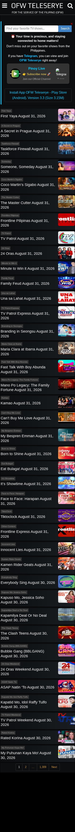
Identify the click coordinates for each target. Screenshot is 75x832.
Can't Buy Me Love (11, 413)
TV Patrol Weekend (11, 715)
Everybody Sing (9, 577)
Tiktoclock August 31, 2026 (23, 517)
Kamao (5, 398)
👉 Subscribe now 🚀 (36, 74)
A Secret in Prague (11, 126)
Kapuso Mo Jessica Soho (14, 592)
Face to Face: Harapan (13, 493)
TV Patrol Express (10, 308)
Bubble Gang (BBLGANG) (14, 646)
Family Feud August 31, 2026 (25, 283)
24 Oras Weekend (10, 664)
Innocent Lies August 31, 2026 (26, 550)
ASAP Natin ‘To (9, 682)
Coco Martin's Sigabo (12, 179)
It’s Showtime (8, 478)
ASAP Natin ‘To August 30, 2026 (27, 687)
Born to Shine (8, 448)
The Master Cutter (10, 197)
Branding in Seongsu (12, 326)
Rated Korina (8, 733)
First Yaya (6, 111)
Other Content (8, 526)
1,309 (43, 767)
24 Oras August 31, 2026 (21, 253)
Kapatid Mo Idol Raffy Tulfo (15, 697)
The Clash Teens (10, 628)
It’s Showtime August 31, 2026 (26, 484)
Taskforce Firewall (10, 143)
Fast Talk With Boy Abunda (15, 362)
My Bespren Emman (11, 431)
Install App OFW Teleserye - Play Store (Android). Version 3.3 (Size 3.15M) (38, 95)
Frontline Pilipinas (10, 215)
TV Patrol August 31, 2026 (22, 238)
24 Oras (5, 248)
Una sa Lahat (8, 293)
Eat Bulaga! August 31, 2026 (24, 469)
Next (54, 767)
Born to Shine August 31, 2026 (26, 454)
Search (65, 28)
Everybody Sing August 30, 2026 (28, 583)
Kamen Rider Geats (11, 559)
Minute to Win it (9, 263)
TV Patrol (6, 233)
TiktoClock (6, 511)
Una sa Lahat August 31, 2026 (26, 298)
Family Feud (7, 278)
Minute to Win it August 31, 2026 (28, 268)
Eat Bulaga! (7, 463)
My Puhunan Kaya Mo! (13, 748)
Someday (6, 161)
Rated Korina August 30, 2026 (26, 738)
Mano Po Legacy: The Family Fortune (20, 380)
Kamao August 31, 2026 (21, 403)
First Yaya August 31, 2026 (23, 116)
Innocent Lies (8, 544)
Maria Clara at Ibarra (11, 344)
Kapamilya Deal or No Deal (15, 610)
